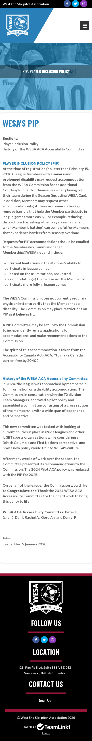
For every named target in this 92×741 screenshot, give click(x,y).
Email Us (44, 700)
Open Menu (84, 25)
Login (46, 733)
